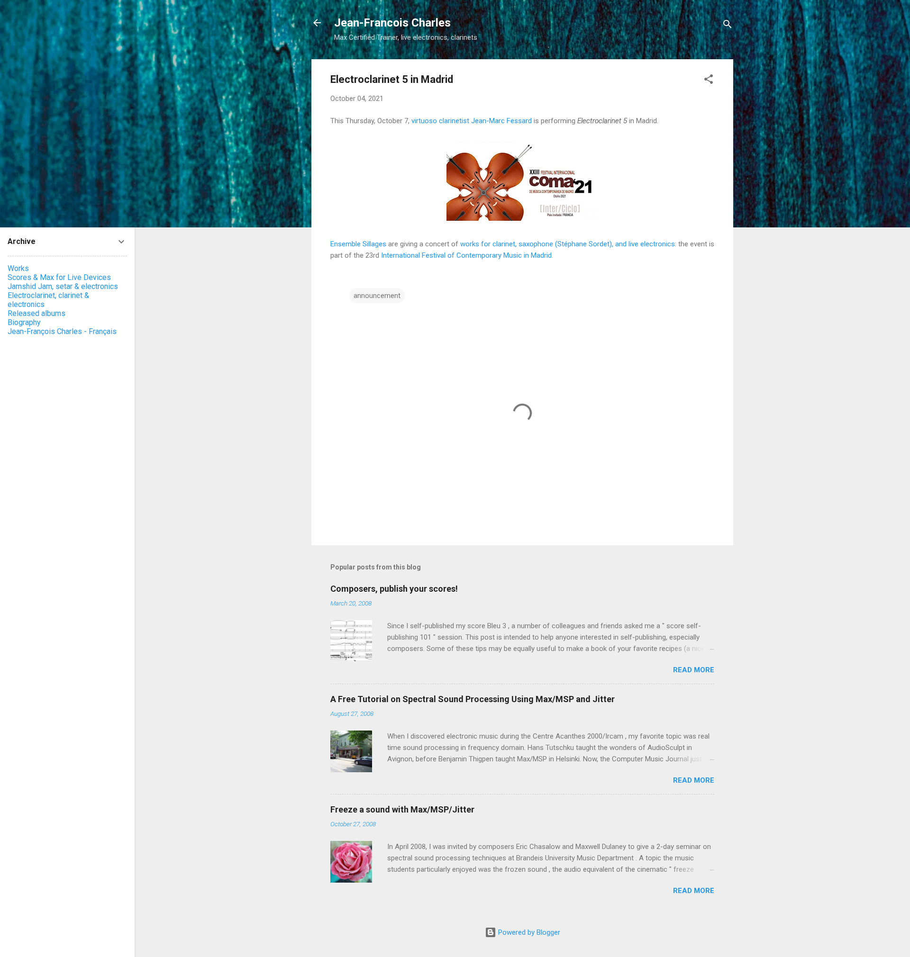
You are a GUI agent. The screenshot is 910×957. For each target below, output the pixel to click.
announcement (377, 295)
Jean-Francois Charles (392, 22)
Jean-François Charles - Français (62, 331)
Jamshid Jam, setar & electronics (63, 286)
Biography (24, 322)
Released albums (36, 313)
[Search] (727, 25)
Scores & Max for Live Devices (59, 277)
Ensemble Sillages (358, 244)
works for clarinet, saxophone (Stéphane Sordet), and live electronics (567, 244)
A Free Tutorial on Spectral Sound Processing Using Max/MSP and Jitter (472, 699)
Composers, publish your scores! (394, 589)
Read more (693, 670)
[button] (708, 80)
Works (18, 268)
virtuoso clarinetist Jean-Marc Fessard (471, 121)
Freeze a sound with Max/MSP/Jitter (402, 809)
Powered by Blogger (528, 932)
